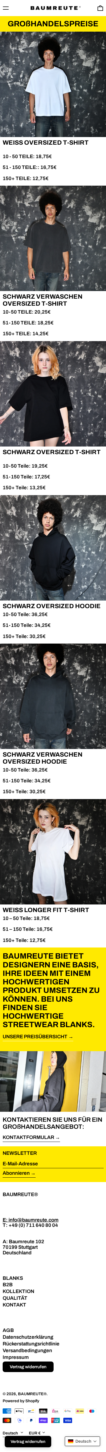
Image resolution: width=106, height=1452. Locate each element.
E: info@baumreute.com (31, 1220)
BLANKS (13, 1278)
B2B (8, 1284)
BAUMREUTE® (20, 1194)
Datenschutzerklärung (28, 1337)
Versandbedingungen (27, 1350)
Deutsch (11, 1433)
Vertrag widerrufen (28, 1366)
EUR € (35, 1433)
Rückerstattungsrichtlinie (31, 1344)
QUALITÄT (15, 1298)
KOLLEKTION (18, 1291)
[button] (82, 1441)
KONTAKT (14, 1305)
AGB (8, 1330)
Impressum (16, 1357)
